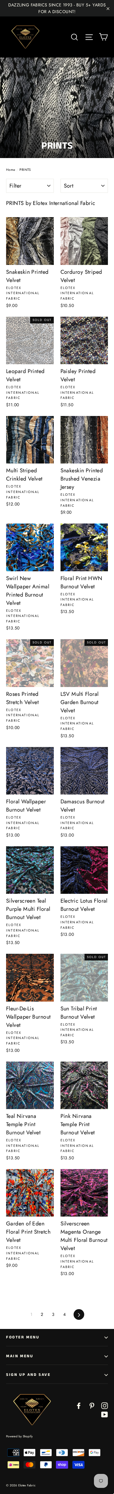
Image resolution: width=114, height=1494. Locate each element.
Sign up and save (28, 1375)
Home (11, 169)
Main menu (19, 1356)
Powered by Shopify (19, 1436)
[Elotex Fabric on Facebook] (78, 1405)
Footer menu (23, 1337)
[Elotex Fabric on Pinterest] (91, 1405)
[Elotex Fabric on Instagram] (104, 1405)
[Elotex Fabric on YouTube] (104, 1414)
